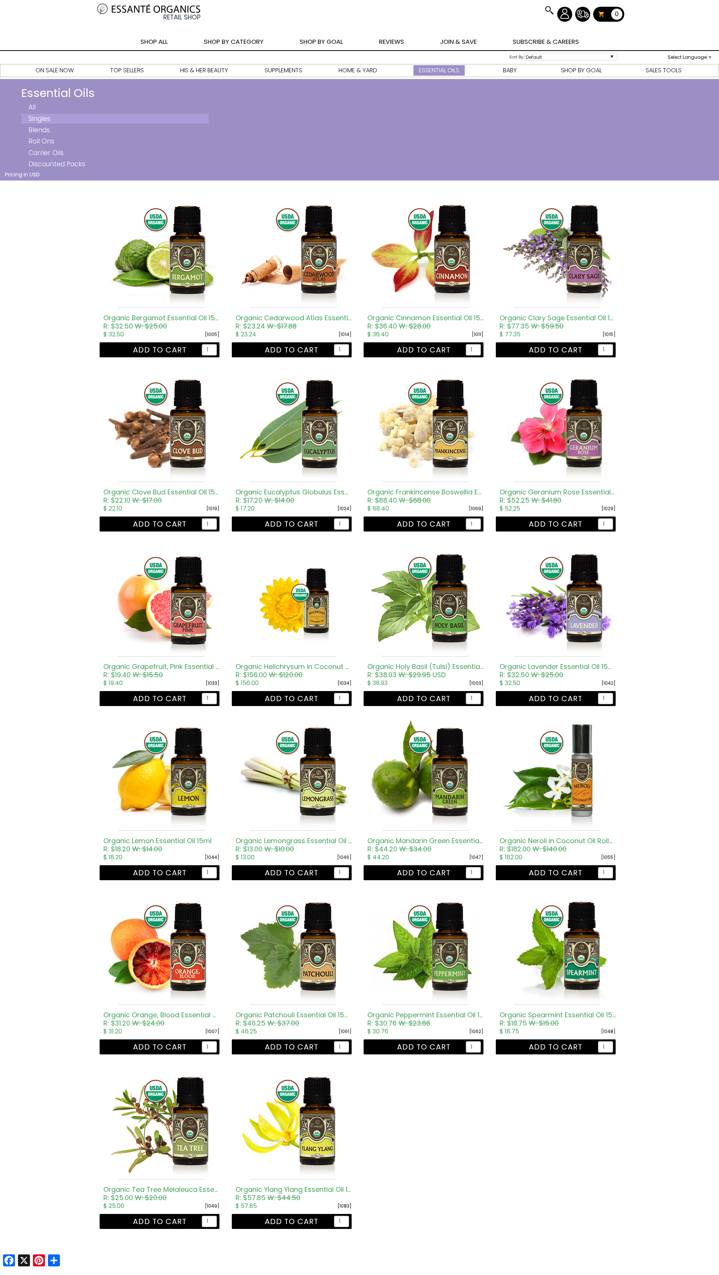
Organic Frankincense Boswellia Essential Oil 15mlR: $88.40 (425, 496)
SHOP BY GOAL (321, 41)
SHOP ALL (154, 41)
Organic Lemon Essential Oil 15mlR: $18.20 (157, 845)
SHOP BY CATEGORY (234, 41)
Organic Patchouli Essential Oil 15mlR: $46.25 (294, 1019)
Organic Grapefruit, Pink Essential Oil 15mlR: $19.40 (161, 671)
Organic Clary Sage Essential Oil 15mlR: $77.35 (558, 322)
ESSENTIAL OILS (439, 70)
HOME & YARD (358, 70)
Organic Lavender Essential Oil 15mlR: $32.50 (558, 671)
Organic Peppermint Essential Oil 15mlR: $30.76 (425, 1019)
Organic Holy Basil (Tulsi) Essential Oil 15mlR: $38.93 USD (425, 671)
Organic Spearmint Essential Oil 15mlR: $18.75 (558, 1019)
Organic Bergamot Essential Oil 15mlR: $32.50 (161, 322)
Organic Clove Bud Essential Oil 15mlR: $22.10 (161, 496)
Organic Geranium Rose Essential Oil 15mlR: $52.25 (558, 496)
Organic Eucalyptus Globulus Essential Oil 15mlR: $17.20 (294, 496)
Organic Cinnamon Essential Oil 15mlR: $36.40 (425, 322)
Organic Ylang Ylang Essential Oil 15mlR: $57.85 (294, 1193)
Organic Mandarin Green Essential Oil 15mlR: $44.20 (425, 845)
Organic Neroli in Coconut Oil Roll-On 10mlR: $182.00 (558, 845)
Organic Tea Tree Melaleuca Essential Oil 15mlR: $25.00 (161, 1193)
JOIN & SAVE (549, 10)
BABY (510, 70)
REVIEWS (391, 41)
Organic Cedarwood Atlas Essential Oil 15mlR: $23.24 (294, 322)
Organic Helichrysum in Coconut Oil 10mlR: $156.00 (294, 671)
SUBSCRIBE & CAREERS (546, 41)
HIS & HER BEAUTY (204, 70)
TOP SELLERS (127, 70)
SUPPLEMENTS (283, 70)
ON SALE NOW (55, 70)
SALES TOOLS (664, 70)
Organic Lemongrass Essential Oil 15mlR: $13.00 (294, 845)
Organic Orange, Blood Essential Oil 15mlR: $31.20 (161, 1019)
